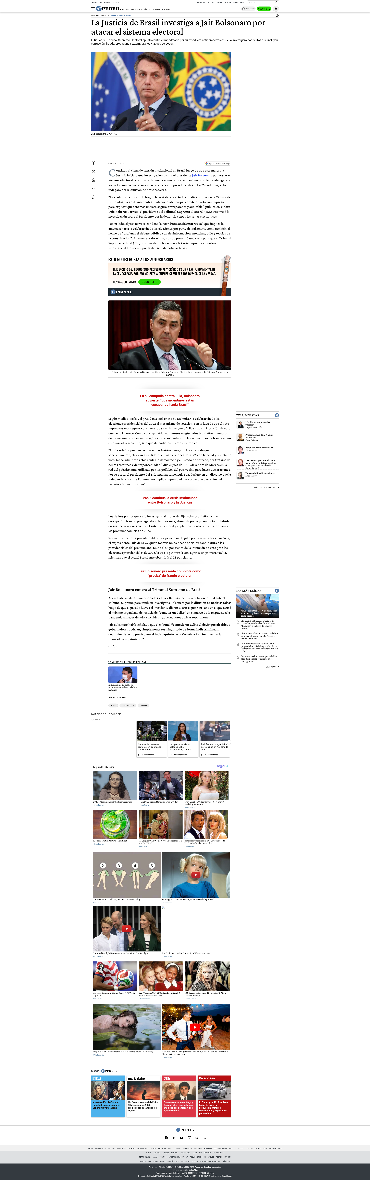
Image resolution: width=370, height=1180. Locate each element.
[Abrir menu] (93, 8)
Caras (219, 2)
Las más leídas (248, 591)
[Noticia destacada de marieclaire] (143, 1079)
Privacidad (185, 1161)
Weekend (165, 1153)
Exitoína (227, 2)
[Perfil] (108, 1071)
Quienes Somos (159, 1161)
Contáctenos (173, 1161)
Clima (153, 1149)
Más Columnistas (265, 487)
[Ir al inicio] (108, 8)
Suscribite (264, 9)
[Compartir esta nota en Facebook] (93, 162)
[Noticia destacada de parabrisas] (214, 1079)
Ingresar (250, 9)
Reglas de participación (210, 1161)
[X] (173, 1138)
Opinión (156, 9)
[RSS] (197, 1138)
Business (201, 2)
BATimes (207, 1153)
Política (145, 9)
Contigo (163, 1157)
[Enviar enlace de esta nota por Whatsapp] (93, 180)
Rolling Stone (196, 1157)
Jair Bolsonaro (202, 175)
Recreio (219, 1157)
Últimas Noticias (131, 9)
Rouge (194, 1153)
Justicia (143, 705)
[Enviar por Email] (93, 188)
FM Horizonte (218, 1153)
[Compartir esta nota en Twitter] (93, 171)
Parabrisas (185, 1153)
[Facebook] (166, 1138)
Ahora (90, 1149)
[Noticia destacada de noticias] (108, 1079)
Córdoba (177, 1149)
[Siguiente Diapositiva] (229, 742)
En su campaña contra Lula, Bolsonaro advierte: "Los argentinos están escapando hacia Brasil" (170, 400)
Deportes (162, 1149)
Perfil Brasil (238, 2)
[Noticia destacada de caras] (179, 1079)
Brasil (113, 705)
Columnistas (247, 415)
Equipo (195, 1161)
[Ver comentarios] (277, 16)
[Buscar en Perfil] (276, 2)
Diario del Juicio (275, 1149)
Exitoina (249, 1149)
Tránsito (226, 1161)
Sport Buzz (209, 1157)
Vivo (265, 1149)
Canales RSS (145, 1161)
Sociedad (166, 9)
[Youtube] (181, 1138)
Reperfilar (187, 1149)
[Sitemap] (204, 1138)
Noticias (210, 2)
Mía (200, 1153)
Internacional (143, 1149)
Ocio (170, 1149)
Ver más (271, 667)
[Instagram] (189, 1138)
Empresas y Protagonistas (215, 1149)
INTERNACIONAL (99, 15)
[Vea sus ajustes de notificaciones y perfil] (276, 9)
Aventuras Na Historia (178, 1157)
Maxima (227, 1157)
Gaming (258, 1149)
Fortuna (174, 1153)
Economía (121, 1149)
